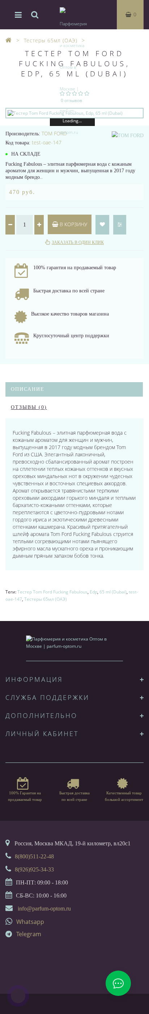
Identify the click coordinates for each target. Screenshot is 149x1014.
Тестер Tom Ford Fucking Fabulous (52, 592)
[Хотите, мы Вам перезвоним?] (18, 996)
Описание (27, 389)
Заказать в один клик (78, 242)
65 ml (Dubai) (113, 592)
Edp (93, 592)
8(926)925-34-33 (34, 869)
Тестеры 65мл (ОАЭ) (45, 599)
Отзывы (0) (29, 407)
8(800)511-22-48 (34, 856)
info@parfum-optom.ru (44, 908)
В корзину (72, 224)
